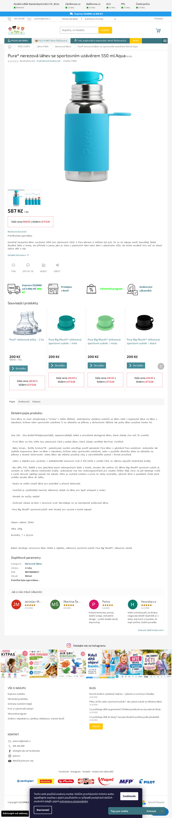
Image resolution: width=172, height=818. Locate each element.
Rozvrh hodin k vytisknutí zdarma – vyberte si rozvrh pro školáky (121, 694)
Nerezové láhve (33, 564)
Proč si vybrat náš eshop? (21, 708)
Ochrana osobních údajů (20, 704)
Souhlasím (129, 796)
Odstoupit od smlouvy (15, 813)
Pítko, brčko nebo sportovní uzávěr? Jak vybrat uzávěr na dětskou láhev (125, 701)
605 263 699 (18, 746)
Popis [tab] (12, 401)
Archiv (96, 726)
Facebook (64, 771)
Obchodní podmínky (18, 699)
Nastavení (43, 810)
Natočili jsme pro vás (23, 760)
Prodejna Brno (70, 19)
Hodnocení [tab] (23, 401)
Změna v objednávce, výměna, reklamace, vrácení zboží (36, 718)
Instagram (76, 771)
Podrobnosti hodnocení (48, 61)
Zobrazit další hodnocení (150, 630)
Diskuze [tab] (36, 401)
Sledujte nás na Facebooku (26, 751)
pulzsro (16, 756)
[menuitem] (17, 40)
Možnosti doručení (17, 231)
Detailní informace (17, 255)
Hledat (105, 30)
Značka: (70, 61)
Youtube (86, 771)
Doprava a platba (94, 19)
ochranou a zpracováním (74, 801)
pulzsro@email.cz (22, 741)
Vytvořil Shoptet (156, 802)
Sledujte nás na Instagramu (89, 646)
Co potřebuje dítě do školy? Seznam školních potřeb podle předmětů (124, 717)
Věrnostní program (17, 714)
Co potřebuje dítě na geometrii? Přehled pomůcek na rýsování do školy (125, 709)
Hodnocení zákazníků (102, 771)
